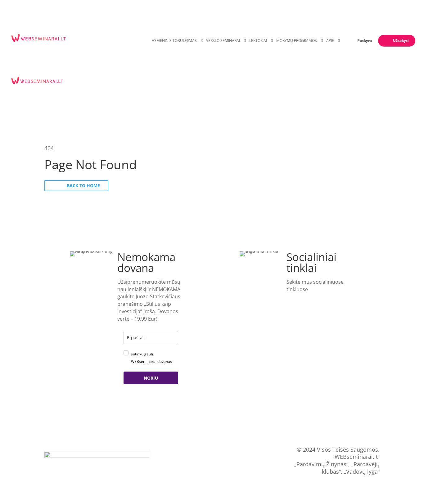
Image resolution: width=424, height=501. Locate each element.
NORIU (151, 378)
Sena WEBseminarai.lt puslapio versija (212, 460)
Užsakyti (401, 40)
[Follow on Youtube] (290, 310)
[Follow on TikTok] (318, 300)
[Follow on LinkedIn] (290, 300)
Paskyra (364, 40)
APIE (330, 40)
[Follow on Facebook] (304, 300)
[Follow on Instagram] (331, 300)
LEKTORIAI (258, 40)
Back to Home (83, 185)
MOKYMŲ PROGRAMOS (296, 40)
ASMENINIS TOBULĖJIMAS (174, 40)
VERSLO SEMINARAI (223, 40)
